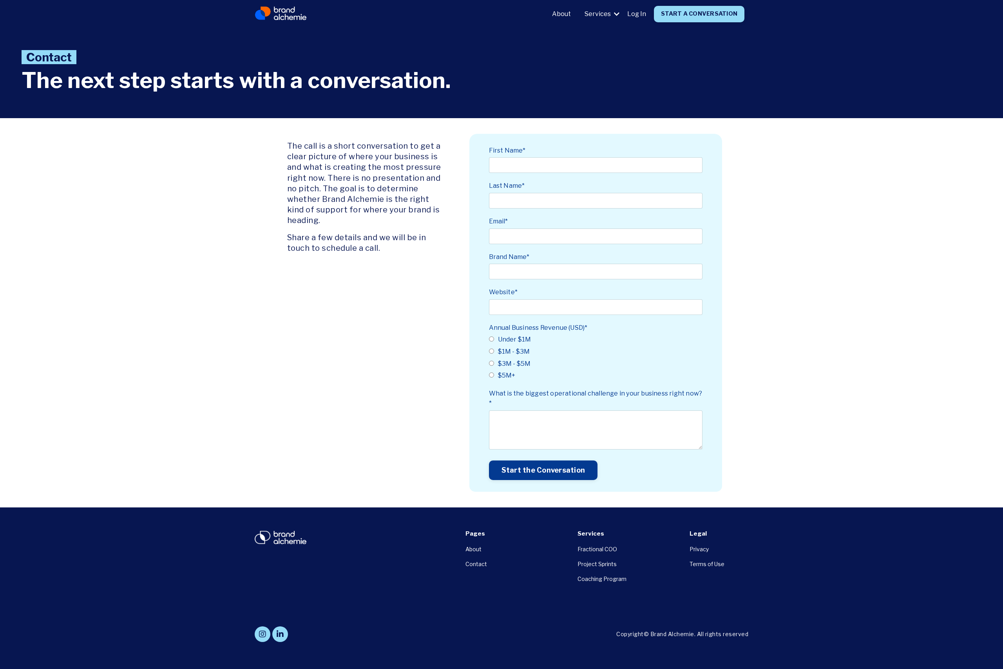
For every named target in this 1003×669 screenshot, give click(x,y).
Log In (636, 14)
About (561, 14)
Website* (503, 292)
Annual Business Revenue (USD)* (538, 327)
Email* (498, 221)
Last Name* (507, 185)
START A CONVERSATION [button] (699, 13)
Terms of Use (707, 564)
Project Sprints (597, 564)
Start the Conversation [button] (543, 470)
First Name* (507, 150)
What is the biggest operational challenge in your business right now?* (595, 398)
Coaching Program (602, 578)
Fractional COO (597, 549)
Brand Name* (509, 257)
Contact (476, 564)
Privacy (699, 549)
